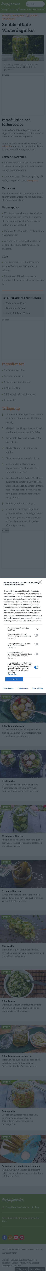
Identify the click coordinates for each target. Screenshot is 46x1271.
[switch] (36, 635)
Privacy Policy (37, 688)
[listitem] (23, 629)
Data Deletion (8, 688)
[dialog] (23, 635)
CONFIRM (14, 679)
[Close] (41, 582)
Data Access (23, 688)
